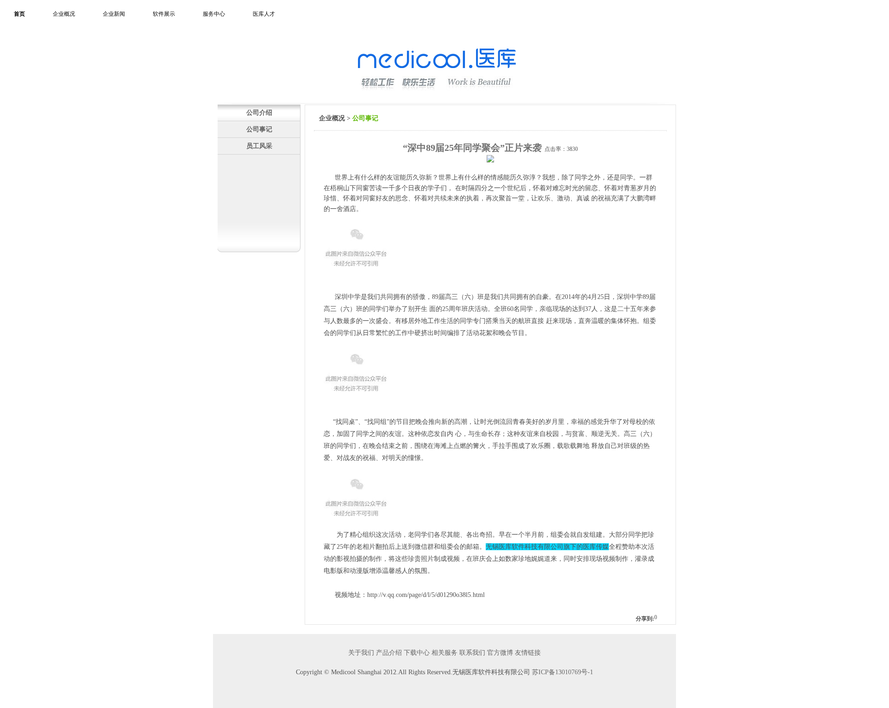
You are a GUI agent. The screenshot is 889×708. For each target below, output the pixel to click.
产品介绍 (389, 652)
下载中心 (417, 652)
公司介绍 (259, 112)
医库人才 (264, 14)
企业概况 (64, 14)
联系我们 (472, 652)
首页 (19, 14)
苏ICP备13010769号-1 (562, 672)
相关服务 (444, 652)
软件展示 (164, 14)
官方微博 (500, 652)
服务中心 (214, 14)
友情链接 (528, 652)
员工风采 (259, 145)
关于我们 (361, 652)
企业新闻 (114, 14)
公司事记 (259, 129)
